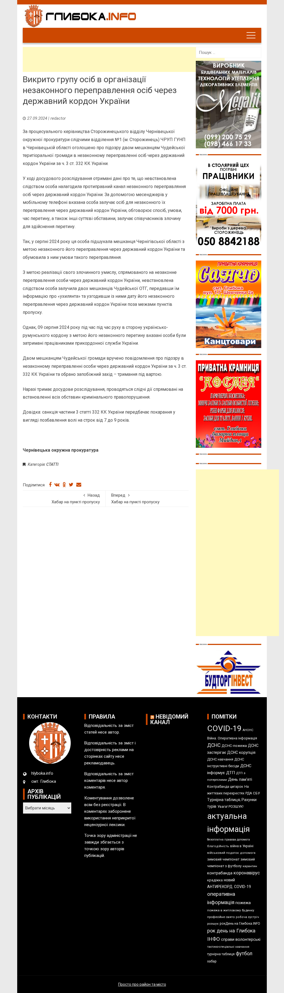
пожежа (243, 902)
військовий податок (223, 853)
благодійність (218, 846)
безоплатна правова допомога (228, 839)
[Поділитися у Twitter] (71, 484)
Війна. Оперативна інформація (232, 738)
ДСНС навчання (220, 759)
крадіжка (215, 880)
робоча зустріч (247, 917)
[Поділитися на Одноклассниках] (64, 484)
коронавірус (247, 873)
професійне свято (221, 917)
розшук (213, 924)
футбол (244, 953)
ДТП (230, 772)
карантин (250, 866)
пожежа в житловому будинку (230, 910)
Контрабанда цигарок (225, 786)
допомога (247, 853)
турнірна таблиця (221, 954)
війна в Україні (241, 846)
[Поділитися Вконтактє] (57, 484)
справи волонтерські (240, 939)
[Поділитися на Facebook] (50, 484)
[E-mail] (79, 484)
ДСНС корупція (241, 752)
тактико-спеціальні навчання (228, 947)
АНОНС (248, 730)
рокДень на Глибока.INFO (240, 924)
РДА (248, 793)
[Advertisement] (124, 59)
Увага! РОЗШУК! (230, 806)
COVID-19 (224, 728)
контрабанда (219, 873)
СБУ (256, 793)
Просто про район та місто (142, 984)
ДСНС (213, 745)
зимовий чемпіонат (223, 859)
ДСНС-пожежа (234, 746)
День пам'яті (240, 779)
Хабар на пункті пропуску (76, 498)
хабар (212, 961)
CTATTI (52, 464)
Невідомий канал (169, 719)
